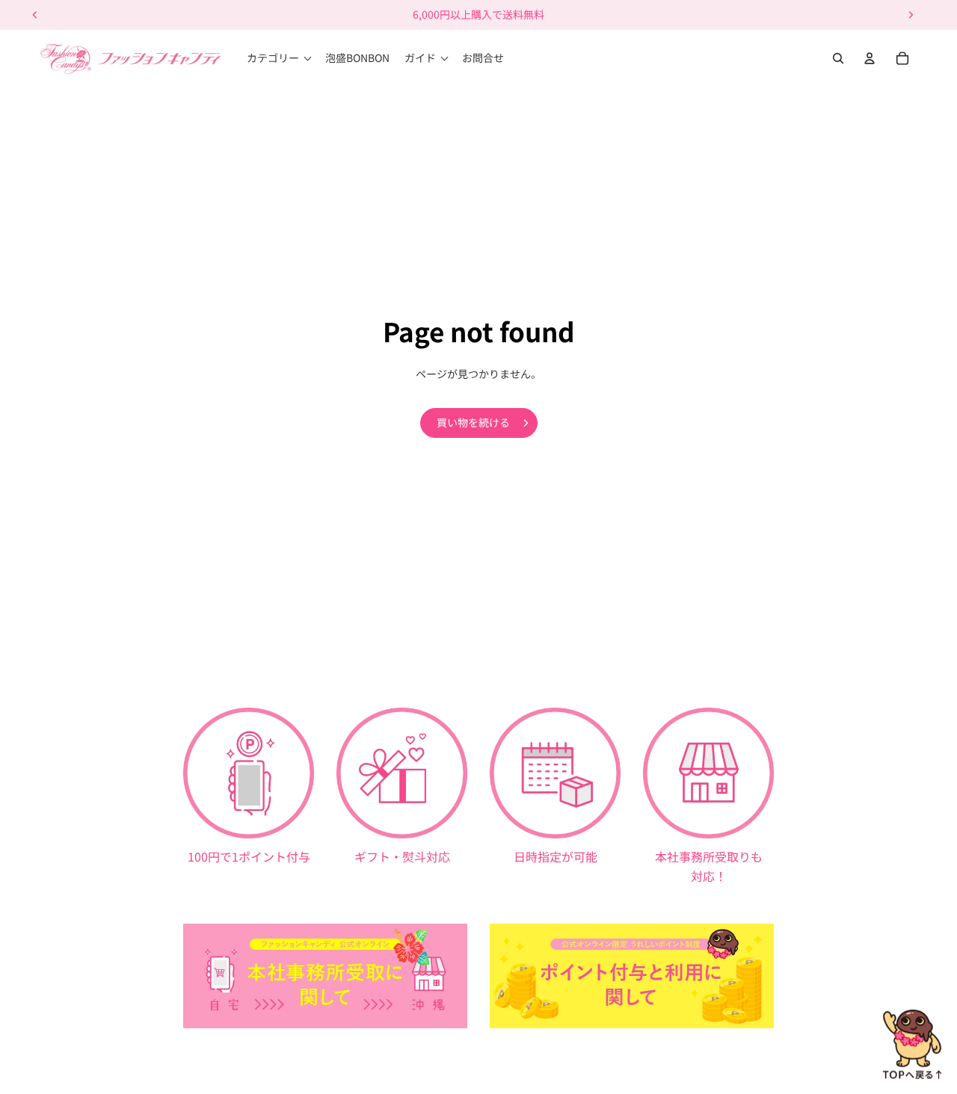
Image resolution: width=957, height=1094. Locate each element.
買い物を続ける (473, 422)
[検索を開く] (838, 58)
